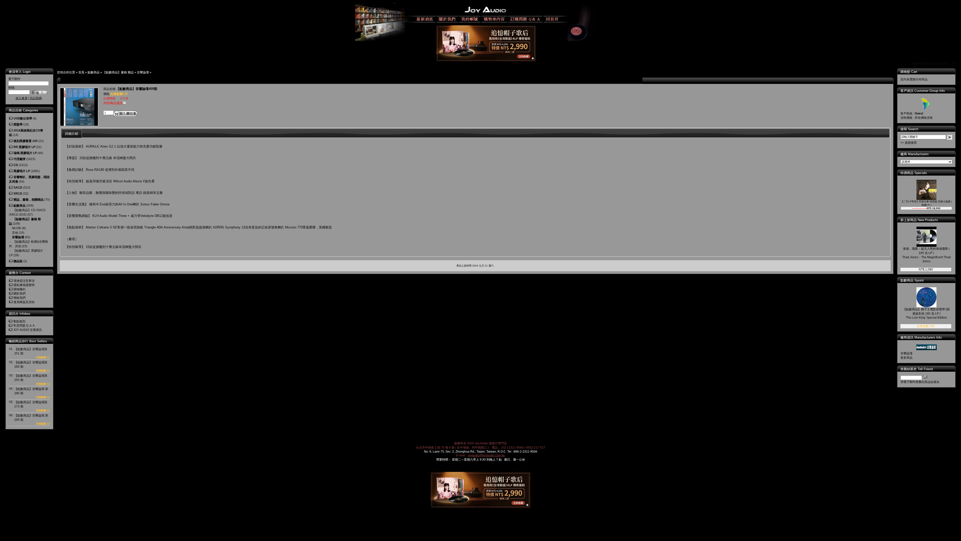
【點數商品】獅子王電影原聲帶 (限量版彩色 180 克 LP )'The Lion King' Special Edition (926, 313)
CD (16, 165)
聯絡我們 (20, 298)
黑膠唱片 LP (22, 171)
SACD (18, 187)
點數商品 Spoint (912, 280)
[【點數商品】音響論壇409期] (79, 124)
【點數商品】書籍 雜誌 (118, 72)
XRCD (18, 193)
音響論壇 (143, 72)
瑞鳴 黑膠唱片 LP (25, 153)
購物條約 (20, 289)
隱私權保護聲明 (24, 285)
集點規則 (19, 321)
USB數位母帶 (23, 118)
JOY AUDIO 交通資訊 (27, 330)
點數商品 (94, 72)
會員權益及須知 (24, 302)
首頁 (81, 72)
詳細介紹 (71, 134)
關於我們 (20, 293)
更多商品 (906, 357)
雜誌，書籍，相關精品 (29, 199)
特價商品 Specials (913, 173)
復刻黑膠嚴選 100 (26, 141)
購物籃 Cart (908, 72)
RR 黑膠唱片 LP (24, 147)
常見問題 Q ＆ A (24, 325)
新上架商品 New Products (919, 220)
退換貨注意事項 (24, 281)
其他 (15, 232)
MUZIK (16, 228)
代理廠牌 (20, 159)
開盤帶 (18, 124)
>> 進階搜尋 (908, 143)
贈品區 (18, 261)
